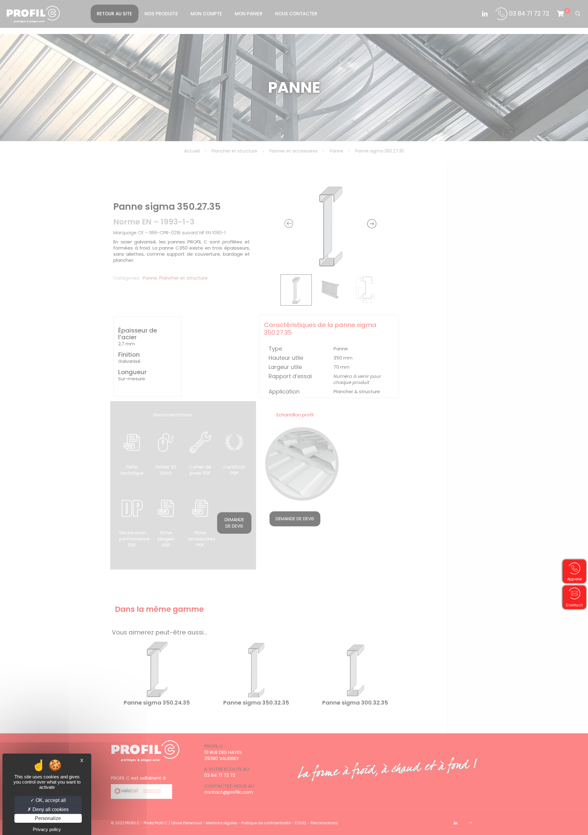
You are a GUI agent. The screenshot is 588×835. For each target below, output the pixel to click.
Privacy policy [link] (47, 829)
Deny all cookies (50, 809)
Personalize (48, 818)
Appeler (577, 578)
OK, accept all (50, 800)
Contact (576, 604)
